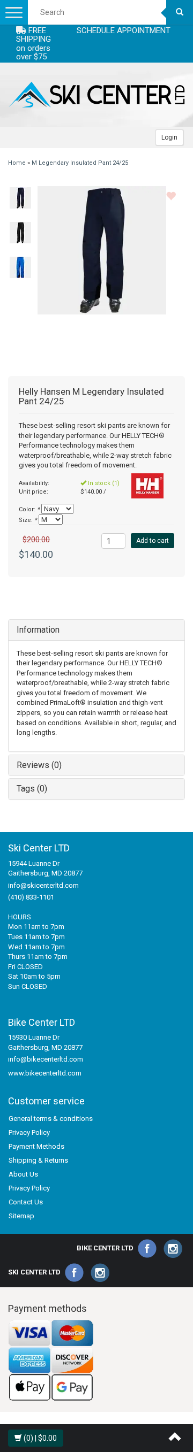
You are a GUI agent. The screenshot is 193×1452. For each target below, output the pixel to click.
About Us (23, 1174)
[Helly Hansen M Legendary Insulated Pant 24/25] (20, 198)
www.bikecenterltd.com (44, 1073)
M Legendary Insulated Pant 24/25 (80, 162)
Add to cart (152, 540)
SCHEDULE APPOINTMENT (123, 30)
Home (17, 162)
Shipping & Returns (38, 1160)
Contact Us (26, 1202)
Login (169, 137)
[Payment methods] (51, 1360)
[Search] (179, 12)
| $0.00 (40, 1438)
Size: (28, 520)
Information (38, 630)
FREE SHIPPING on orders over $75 (33, 44)
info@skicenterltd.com (43, 885)
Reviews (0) (39, 765)
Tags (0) (32, 788)
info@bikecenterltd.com (45, 1059)
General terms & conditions (51, 1119)
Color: (29, 509)
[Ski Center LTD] (96, 95)
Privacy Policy (29, 1132)
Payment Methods (36, 1146)
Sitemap (21, 1216)
